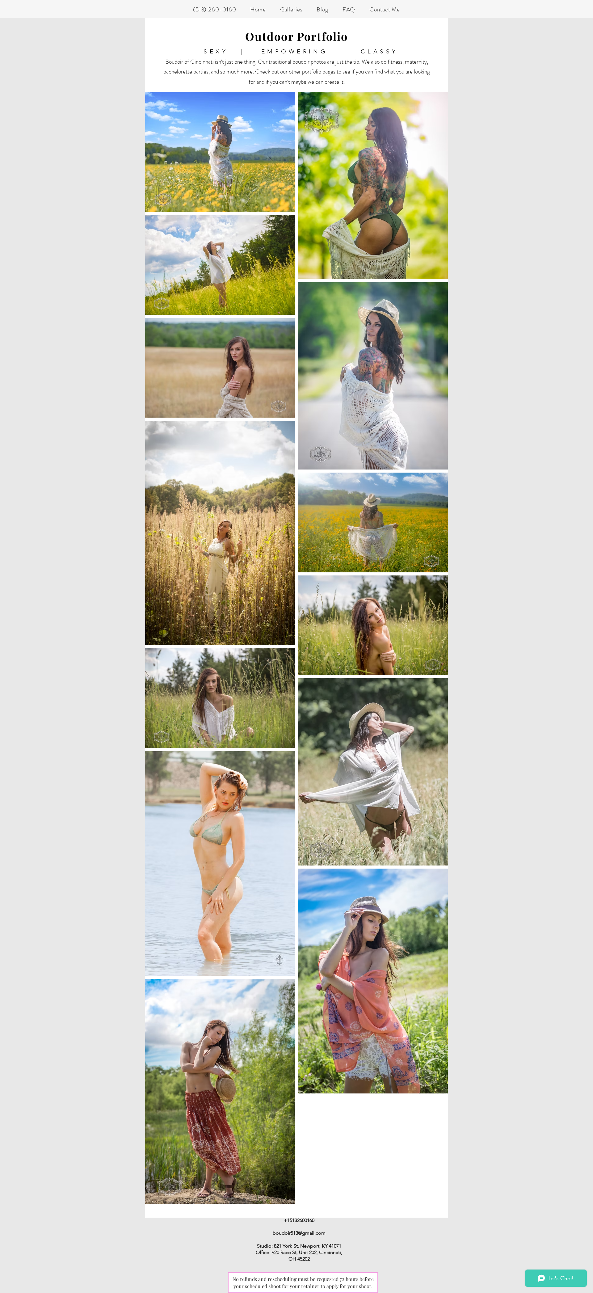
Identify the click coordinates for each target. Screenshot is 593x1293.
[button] (291, 9)
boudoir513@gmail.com (299, 1233)
